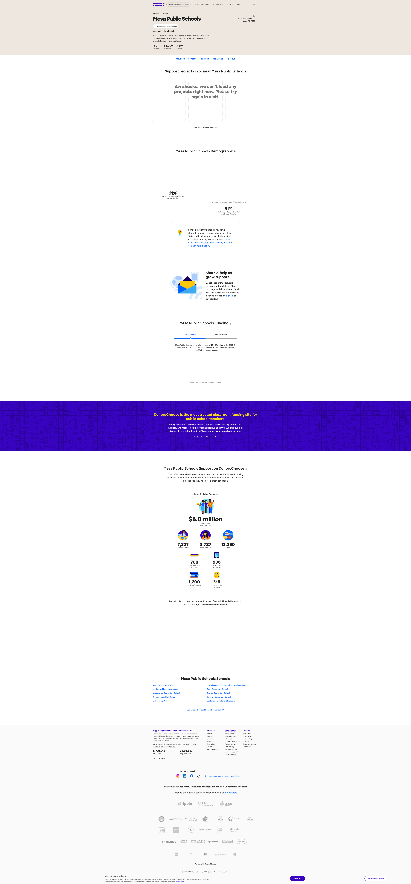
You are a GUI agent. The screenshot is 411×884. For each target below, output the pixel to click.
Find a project (230, 733)
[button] (375, 878)
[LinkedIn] (185, 776)
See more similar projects (206, 128)
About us (230, 4)
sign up (229, 295)
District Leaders (210, 786)
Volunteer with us (231, 749)
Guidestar (172, 746)
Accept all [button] (297, 878)
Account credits (230, 736)
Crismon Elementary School (219, 697)
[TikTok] (199, 776)
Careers (209, 747)
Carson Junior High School (164, 697)
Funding (205, 59)
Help (238, 4)
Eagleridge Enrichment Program (221, 701)
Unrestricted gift (230, 754)
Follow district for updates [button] (167, 26)
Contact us (247, 747)
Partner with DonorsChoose (205, 864)
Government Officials (236, 786)
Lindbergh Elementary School (165, 689)
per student (221, 334)
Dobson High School (161, 701)
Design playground (249, 744)
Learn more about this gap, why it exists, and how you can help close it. (210, 242)
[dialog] (205, 878)
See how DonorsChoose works (205, 437)
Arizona (166, 14)
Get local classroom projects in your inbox (222, 776)
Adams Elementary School (164, 685)
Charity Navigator (159, 746)
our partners (231, 792)
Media (245, 739)
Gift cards (228, 739)
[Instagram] (178, 776)
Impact (209, 736)
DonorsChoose (159, 4)
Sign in (255, 4)
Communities (247, 736)
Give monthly (229, 747)
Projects (180, 59)
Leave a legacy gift (231, 752)
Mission (209, 733)
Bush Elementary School (217, 689)
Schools (231, 59)
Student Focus (212, 739)
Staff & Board (211, 744)
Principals (196, 786)
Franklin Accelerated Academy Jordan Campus (227, 685)
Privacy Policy (180, 882)
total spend (190, 334)
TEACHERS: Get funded (201, 4)
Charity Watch (191, 744)
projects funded (186, 752)
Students (193, 59)
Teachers (184, 786)
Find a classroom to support (178, 4)
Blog (250, 739)
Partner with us (218, 4)
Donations (218, 59)
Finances (210, 741)
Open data (246, 741)
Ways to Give (230, 730)
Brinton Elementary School (218, 693)
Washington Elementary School (166, 693)
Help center (247, 733)
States (156, 14)
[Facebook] (192, 776)
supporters (159, 752)
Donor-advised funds (232, 741)
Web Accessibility (213, 749)
